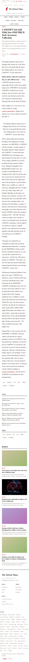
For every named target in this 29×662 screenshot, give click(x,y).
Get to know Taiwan (7, 599)
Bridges (25, 619)
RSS (17, 580)
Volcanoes (7, 622)
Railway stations (22, 641)
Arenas (9, 648)
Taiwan (11, 17)
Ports (15, 641)
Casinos (20, 648)
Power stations (25, 629)
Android (5, 385)
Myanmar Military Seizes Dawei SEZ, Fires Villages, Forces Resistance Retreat (13, 419)
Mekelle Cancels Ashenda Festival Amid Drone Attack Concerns (14, 424)
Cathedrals (2, 626)
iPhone (24, 382)
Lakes (22, 617)
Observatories (3, 638)
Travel (23, 17)
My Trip (15, 1)
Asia (4, 382)
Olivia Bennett (14, 54)
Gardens (15, 646)
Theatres (18, 622)
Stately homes (3, 646)
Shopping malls (13, 643)
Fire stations (26, 648)
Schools (26, 646)
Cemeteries (20, 636)
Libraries (7, 631)
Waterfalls (18, 617)
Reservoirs (16, 634)
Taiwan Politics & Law (7, 604)
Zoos (21, 634)
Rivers (1, 624)
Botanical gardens (4, 634)
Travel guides (19, 589)
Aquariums (20, 643)
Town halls (14, 648)
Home (5, 17)
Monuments (16, 631)
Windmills (2, 641)
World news (5, 587)
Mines (6, 636)
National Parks (11, 614)
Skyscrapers (20, 624)
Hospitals (2, 643)
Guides (8, 20)
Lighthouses (19, 619)
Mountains (11, 617)
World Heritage (3, 614)
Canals (25, 634)
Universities (2, 619)
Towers (26, 624)
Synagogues (22, 626)
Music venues (3, 648)
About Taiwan (14, 24)
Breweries (23, 638)
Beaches (13, 619)
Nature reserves (9, 641)
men (19, 382)
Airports (23, 622)
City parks (20, 646)
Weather (20, 20)
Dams (1, 650)
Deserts (6, 624)
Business (9, 382)
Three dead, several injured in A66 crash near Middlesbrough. (13, 399)
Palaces (22, 631)
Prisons (1, 636)
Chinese (25, 1)
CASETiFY (11, 385)
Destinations (19, 587)
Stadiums (2, 622)
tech (15, 382)
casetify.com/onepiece (8, 111)
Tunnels (2, 631)
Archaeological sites (11, 629)
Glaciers (19, 629)
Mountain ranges (13, 624)
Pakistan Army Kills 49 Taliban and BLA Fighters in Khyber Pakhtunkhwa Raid (12, 414)
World (16, 17)
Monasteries (3, 629)
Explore (14, 20)
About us (4, 601)
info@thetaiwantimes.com (8, 580)
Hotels (6, 643)
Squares (11, 634)
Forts (11, 631)
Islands (8, 619)
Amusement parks (13, 636)
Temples (13, 622)
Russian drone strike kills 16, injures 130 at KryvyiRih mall (13, 404)
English (20, 1)
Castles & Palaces (4, 617)
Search (12, 1)
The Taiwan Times (10, 574)
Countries (18, 592)
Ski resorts (9, 638)
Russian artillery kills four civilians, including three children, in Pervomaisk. (13, 409)
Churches (10, 646)
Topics (3, 589)
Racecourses (16, 638)
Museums (18, 614)
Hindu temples (14, 626)
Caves (5, 650)
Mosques (8, 626)
